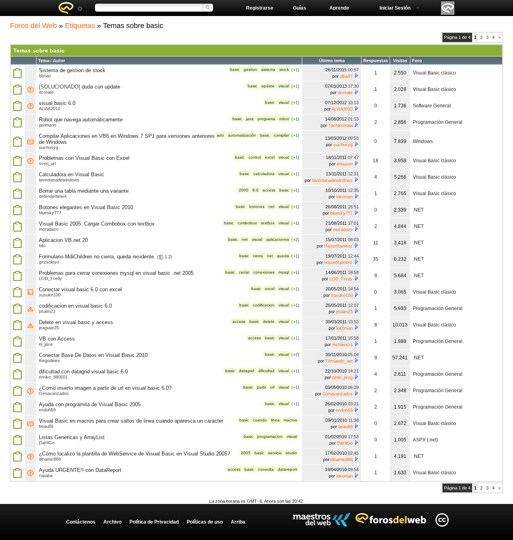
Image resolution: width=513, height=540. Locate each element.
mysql (284, 272)
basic (235, 69)
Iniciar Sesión (395, 8)
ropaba (46, 475)
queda (283, 256)
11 (375, 243)
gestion (250, 69)
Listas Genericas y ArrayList (72, 437)
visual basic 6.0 (57, 103)
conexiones (264, 272)
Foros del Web (33, 26)
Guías (299, 8)
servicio (275, 453)
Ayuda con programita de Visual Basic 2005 (90, 404)
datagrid (246, 371)
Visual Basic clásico (434, 73)
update (268, 86)
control (254, 157)
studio (291, 453)
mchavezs (342, 344)
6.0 (255, 190)
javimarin (47, 125)
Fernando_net (339, 361)
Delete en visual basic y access (76, 322)
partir (261, 387)
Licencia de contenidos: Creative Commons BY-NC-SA (442, 520)
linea (275, 420)
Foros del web (70, 8)
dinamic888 (50, 459)
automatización (242, 135)
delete (269, 321)
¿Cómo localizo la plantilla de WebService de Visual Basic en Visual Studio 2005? (134, 454)
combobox (247, 223)
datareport (287, 469)
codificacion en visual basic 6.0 (75, 306)
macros (290, 420)
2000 (243, 190)
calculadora (264, 173)
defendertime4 (53, 196)
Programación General (438, 122)
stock (284, 69)
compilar (281, 135)
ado (220, 135)
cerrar (244, 272)
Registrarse (259, 8)
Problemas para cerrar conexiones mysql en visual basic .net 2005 (116, 273)
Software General (432, 106)
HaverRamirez (338, 246)
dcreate (46, 92)
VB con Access (57, 339)
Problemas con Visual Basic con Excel (84, 158)
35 (375, 259)
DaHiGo (47, 442)
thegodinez (49, 360)
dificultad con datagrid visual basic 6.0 (83, 372)
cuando (260, 420)
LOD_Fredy (50, 278)
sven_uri (47, 163)
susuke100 (50, 294)
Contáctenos (80, 522)
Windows (423, 141)
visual (284, 86)
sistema (268, 69)
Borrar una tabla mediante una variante (84, 191)
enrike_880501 (53, 377)
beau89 (46, 426)
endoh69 (47, 409)
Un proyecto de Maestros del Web (322, 520)
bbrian (45, 75)
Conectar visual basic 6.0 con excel (80, 289)
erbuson (345, 163)
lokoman (344, 196)
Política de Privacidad (154, 522)
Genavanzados (54, 393)
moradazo (49, 229)
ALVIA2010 (49, 108)
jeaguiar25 (49, 327)
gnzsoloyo (49, 262)
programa (266, 119)
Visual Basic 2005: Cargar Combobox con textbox (97, 224)
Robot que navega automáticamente (81, 120)
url (272, 387)
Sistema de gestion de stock (72, 70)
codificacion (264, 305)
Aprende (339, 8)
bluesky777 (50, 212)
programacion (270, 436)
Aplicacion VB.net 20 (63, 240)
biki (42, 245)
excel (270, 157)
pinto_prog (342, 377)
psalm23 (47, 311)
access (269, 190)
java (250, 119)
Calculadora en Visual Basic (71, 174)
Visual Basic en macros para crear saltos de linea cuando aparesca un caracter (131, 421)
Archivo (112, 522)
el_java (46, 344)
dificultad (266, 371)
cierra (258, 256)
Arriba (238, 522)
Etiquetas (80, 26)
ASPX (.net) (425, 440)
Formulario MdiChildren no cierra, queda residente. (97, 257)
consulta (266, 469)
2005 (245, 453)
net (272, 206)
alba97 (346, 76)
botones (257, 206)
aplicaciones (277, 239)
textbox (268, 223)
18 (375, 160)
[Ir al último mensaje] (356, 75)
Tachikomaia (340, 125)
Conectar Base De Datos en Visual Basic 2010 (93, 355)
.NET (418, 210)
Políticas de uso (205, 522)
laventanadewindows (59, 179)
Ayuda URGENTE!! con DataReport (80, 470)
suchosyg (48, 147)
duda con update (101, 87)
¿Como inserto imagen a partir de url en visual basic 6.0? (105, 388)
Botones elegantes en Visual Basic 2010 (86, 207)
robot (284, 119)
